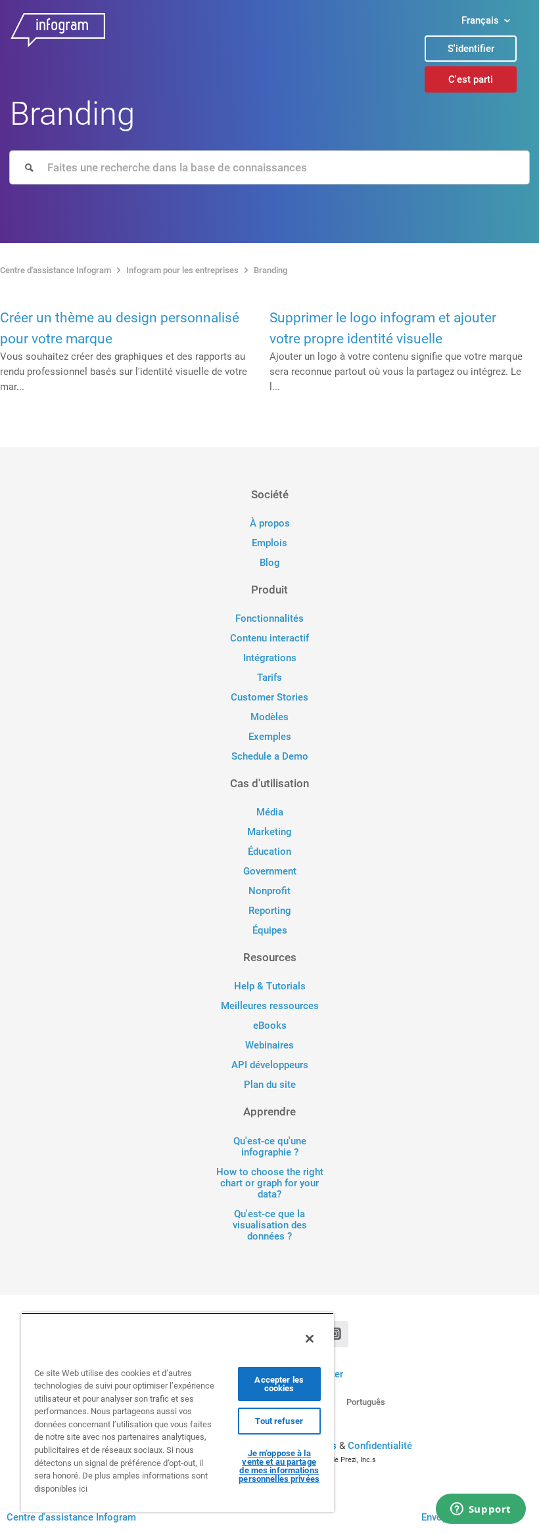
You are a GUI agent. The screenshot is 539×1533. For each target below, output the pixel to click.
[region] (177, 1412)
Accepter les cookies (279, 1384)
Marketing (269, 832)
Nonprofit (269, 891)
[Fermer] (309, 1338)
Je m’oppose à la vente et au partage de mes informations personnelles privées (279, 1466)
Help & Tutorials (270, 986)
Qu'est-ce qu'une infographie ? (269, 1147)
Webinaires (269, 1045)
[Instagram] (335, 1334)
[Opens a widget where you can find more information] (480, 1510)
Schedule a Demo (269, 756)
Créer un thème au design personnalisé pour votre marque (119, 328)
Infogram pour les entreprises (182, 270)
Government (269, 871)
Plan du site (270, 1084)
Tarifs (269, 677)
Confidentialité (380, 1446)
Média (269, 812)
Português (365, 1402)
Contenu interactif (269, 638)
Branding (270, 270)
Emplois (269, 543)
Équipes (269, 930)
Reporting (269, 911)
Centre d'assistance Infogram (55, 270)
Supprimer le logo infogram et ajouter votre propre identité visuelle (383, 328)
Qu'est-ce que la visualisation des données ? (270, 1225)
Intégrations (269, 658)
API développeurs (269, 1065)
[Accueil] (202, 33)
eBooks (270, 1025)
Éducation (269, 851)
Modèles (269, 717)
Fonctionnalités (269, 618)
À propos (270, 523)
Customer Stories (269, 697)
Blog (270, 563)
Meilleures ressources (270, 1006)
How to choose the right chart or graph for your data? (269, 1183)
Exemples (269, 737)
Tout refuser (279, 1421)
